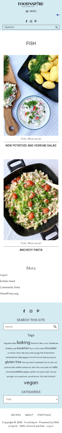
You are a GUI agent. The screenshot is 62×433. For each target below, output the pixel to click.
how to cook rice (50, 362)
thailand (51, 376)
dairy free (20, 353)
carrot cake (39, 348)
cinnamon (11, 353)
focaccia (52, 357)
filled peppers (23, 357)
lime (37, 367)
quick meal (44, 372)
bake (14, 343)
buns (32, 348)
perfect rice (34, 372)
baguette (7, 343)
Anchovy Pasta (31, 250)
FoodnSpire (30, 422)
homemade (38, 362)
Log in (3, 275)
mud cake (44, 367)
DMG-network (27, 425)
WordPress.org (9, 293)
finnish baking (42, 357)
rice (15, 376)
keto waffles (17, 367)
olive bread (10, 372)
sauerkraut (22, 376)
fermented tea (11, 357)
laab (33, 367)
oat (50, 367)
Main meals (34, 139)
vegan (31, 382)
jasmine (7, 367)
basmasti (35, 343)
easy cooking (30, 353)
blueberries (53, 343)
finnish (33, 357)
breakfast (23, 348)
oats (55, 367)
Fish (23, 139)
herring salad (27, 362)
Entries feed (7, 281)
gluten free (13, 362)
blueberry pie (11, 348)
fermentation (49, 353)
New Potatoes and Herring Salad (31, 145)
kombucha (26, 367)
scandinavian (33, 376)
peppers (26, 372)
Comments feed (10, 287)
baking (23, 342)
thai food (43, 376)
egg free (40, 353)
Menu (33, 11)
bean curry (43, 343)
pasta (19, 371)
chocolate (50, 348)
